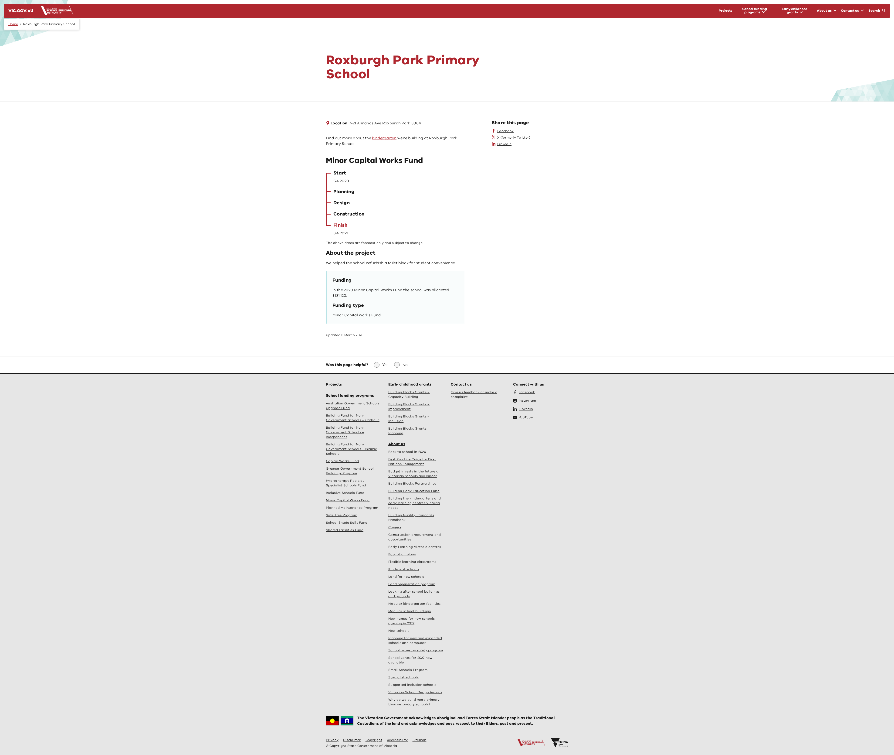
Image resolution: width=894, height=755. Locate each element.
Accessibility (397, 740)
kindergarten (384, 138)
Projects (334, 384)
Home (13, 24)
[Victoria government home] (559, 743)
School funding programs (350, 395)
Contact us (461, 384)
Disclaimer (352, 740)
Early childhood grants (410, 384)
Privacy (332, 740)
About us (396, 444)
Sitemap (420, 740)
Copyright (374, 740)
